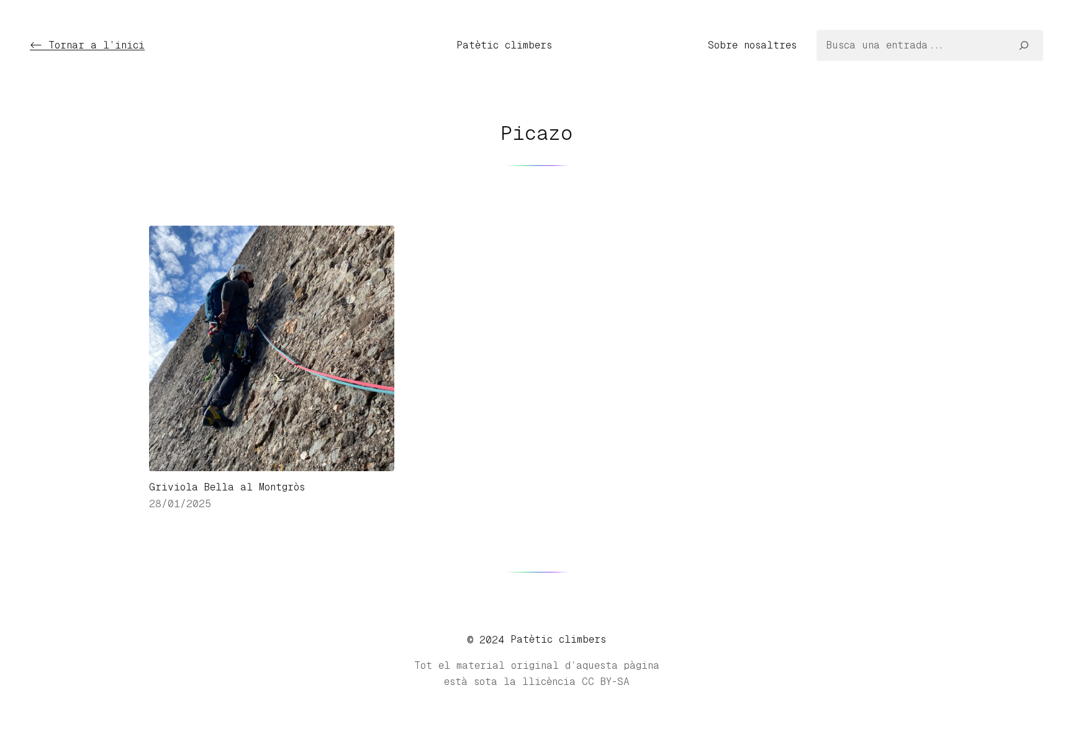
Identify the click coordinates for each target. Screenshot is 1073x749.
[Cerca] (1024, 45)
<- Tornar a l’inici (87, 45)
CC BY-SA (606, 681)
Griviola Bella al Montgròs (227, 487)
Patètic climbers (504, 45)
